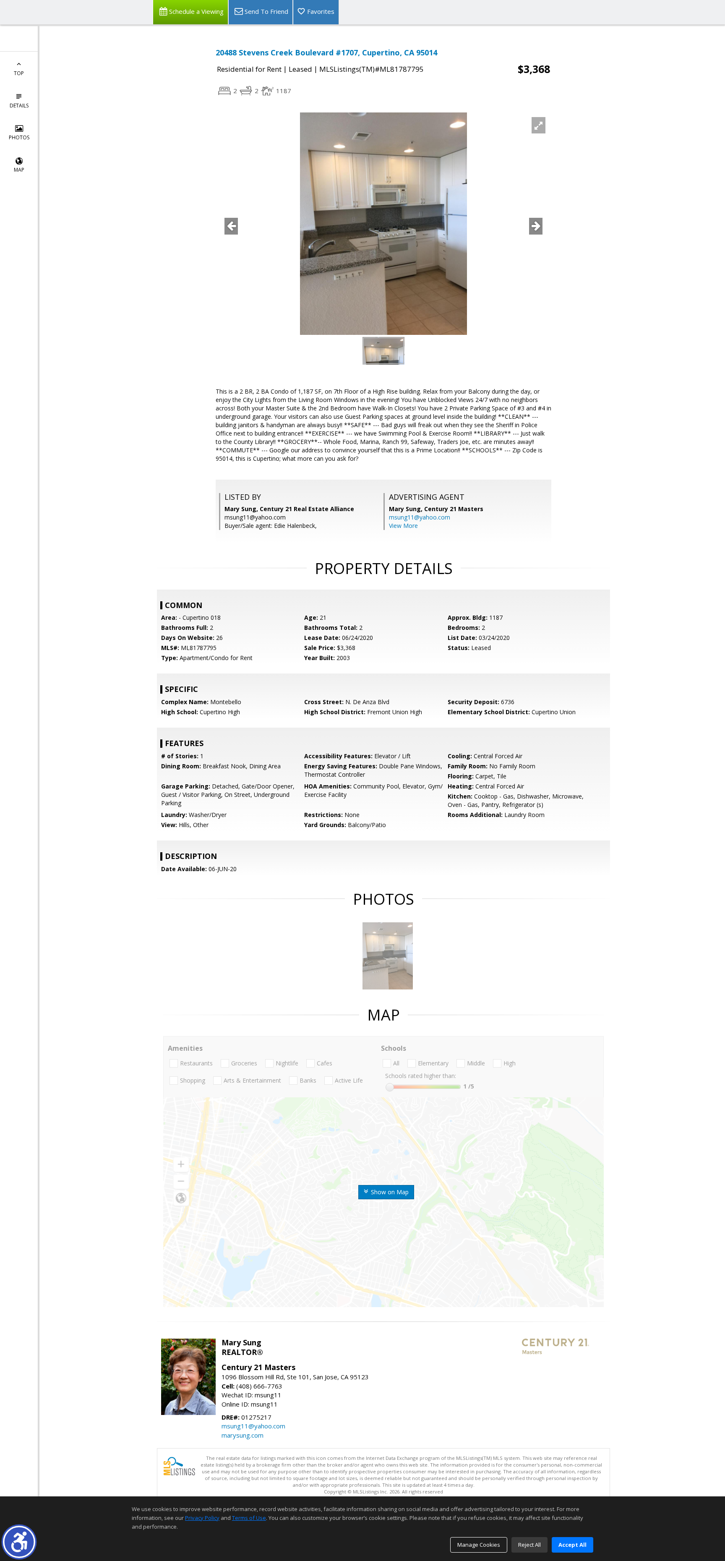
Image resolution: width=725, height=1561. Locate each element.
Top (19, 73)
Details (19, 105)
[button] (19, 1542)
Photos (19, 137)
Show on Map (389, 1192)
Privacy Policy (202, 1518)
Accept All (572, 1544)
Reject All (529, 1544)
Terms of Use (249, 1518)
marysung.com (242, 1435)
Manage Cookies (478, 1544)
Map (19, 169)
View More (403, 526)
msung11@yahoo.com (419, 517)
